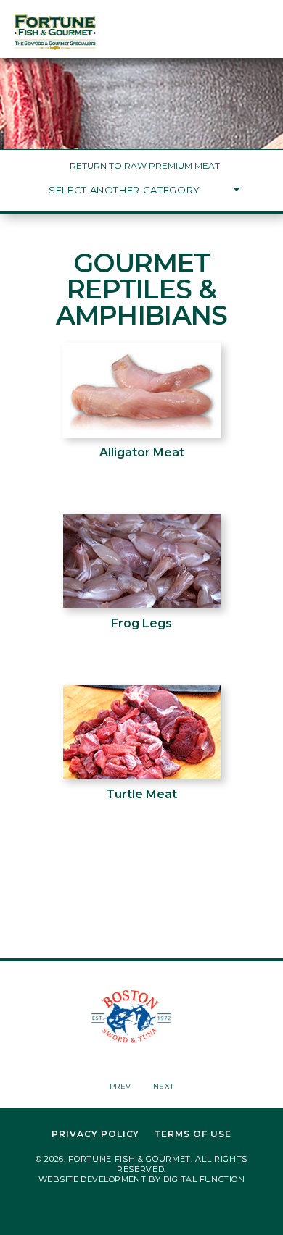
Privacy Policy (95, 1134)
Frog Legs (141, 623)
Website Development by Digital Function (141, 1179)
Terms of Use (192, 1134)
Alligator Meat (141, 452)
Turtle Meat (141, 794)
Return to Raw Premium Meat (145, 165)
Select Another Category (124, 190)
